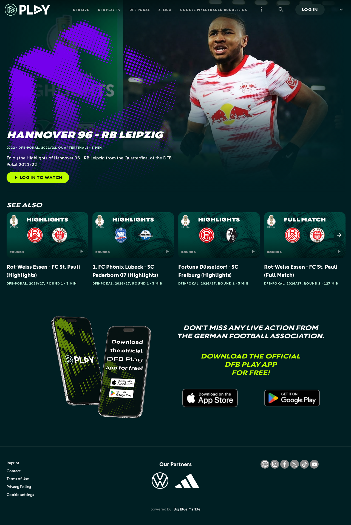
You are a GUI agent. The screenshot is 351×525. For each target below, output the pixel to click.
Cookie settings (20, 494)
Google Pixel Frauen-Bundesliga (213, 10)
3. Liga (164, 10)
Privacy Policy (19, 486)
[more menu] (261, 9)
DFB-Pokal (139, 10)
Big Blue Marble (187, 509)
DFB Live (81, 10)
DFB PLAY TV (109, 10)
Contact (14, 470)
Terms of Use (18, 478)
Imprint (13, 462)
